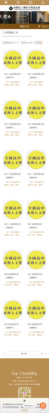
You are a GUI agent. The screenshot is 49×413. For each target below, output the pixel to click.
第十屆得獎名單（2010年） (36, 219)
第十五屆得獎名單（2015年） (13, 119)
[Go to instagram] (43, 405)
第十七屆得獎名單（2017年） (13, 69)
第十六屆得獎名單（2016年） (36, 69)
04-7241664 (24, 372)
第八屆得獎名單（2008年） (36, 269)
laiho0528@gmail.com (27, 381)
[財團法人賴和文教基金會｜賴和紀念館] (24, 8)
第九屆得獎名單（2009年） (13, 269)
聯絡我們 (30, 2)
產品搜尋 (18, 2)
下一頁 (45, 354)
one (37, 42)
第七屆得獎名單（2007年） (13, 319)
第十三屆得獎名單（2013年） (13, 169)
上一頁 (4, 354)
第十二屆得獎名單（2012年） (36, 169)
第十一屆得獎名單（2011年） (13, 219)
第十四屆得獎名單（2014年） (36, 119)
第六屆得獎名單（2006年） (36, 319)
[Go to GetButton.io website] (43, 410)
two (40, 42)
